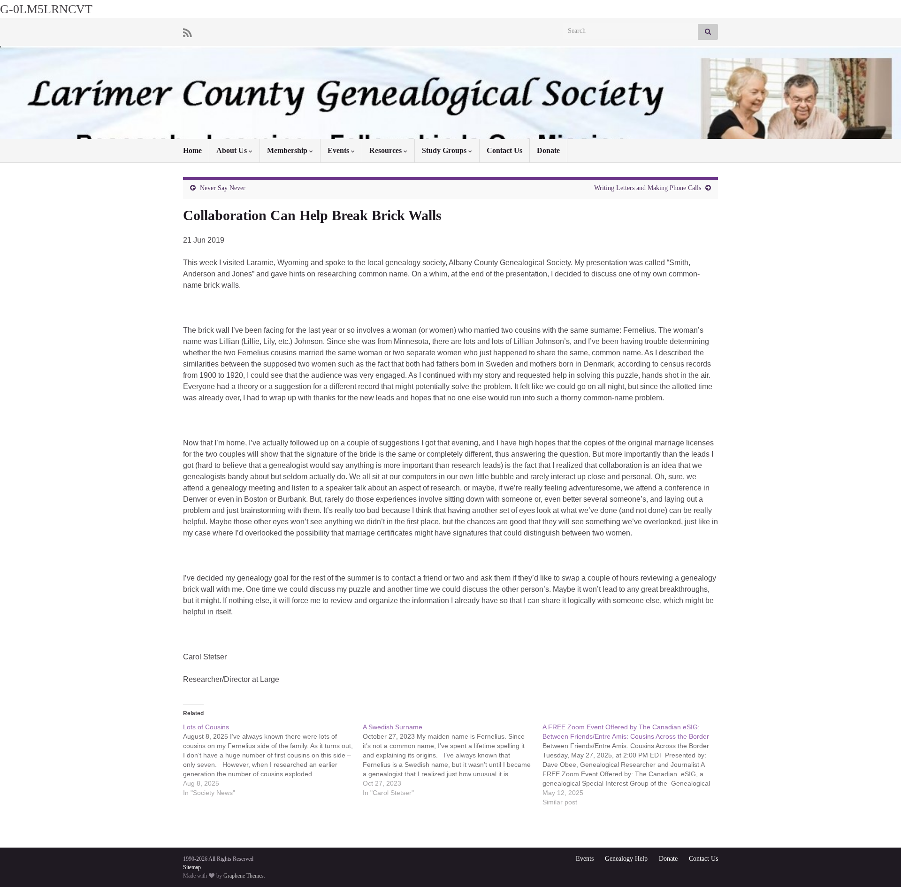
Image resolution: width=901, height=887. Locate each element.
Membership (288, 150)
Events (339, 150)
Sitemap (192, 867)
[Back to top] (880, 866)
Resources (386, 150)
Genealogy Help (626, 858)
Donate (548, 150)
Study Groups (445, 150)
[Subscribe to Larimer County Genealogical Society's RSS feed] (187, 32)
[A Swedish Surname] (452, 759)
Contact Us (504, 150)
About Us (232, 150)
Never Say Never (222, 187)
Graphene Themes (243, 875)
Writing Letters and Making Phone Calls (647, 187)
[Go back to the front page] (450, 92)
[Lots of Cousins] (273, 759)
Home (192, 150)
